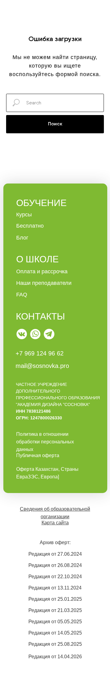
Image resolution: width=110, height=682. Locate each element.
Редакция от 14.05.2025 (55, 632)
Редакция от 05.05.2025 (55, 621)
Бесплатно (30, 226)
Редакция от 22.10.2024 (55, 576)
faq (21, 295)
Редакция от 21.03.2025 (55, 610)
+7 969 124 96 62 (40, 353)
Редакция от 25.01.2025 (55, 599)
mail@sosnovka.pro (42, 365)
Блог (22, 238)
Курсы (24, 215)
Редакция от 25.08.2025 (55, 644)
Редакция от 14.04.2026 (55, 656)
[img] (21, 334)
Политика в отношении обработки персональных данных (45, 442)
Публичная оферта (37, 455)
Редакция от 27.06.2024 (55, 554)
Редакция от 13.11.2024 (55, 587)
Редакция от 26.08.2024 (55, 565)
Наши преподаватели (44, 283)
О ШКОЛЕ (37, 259)
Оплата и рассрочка (42, 271)
